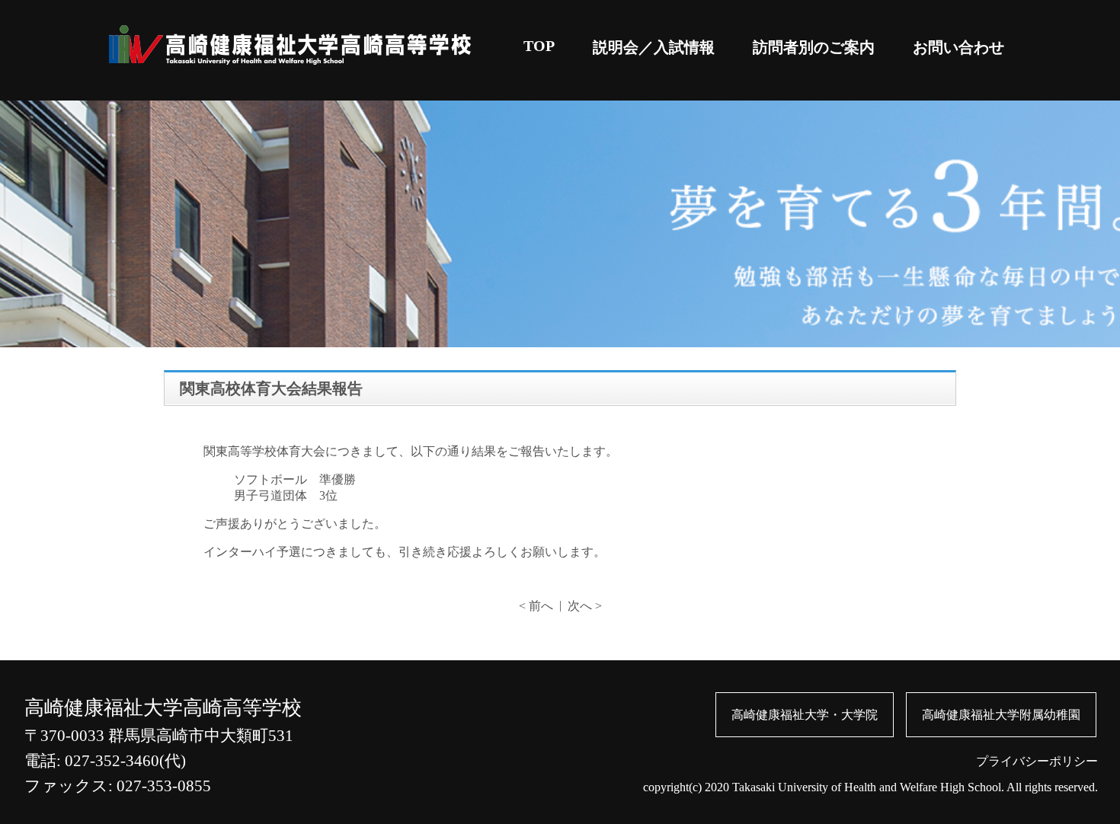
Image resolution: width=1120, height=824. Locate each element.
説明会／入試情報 (654, 47)
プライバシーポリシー (1037, 761)
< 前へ (536, 605)
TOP (539, 45)
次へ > (585, 605)
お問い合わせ (958, 47)
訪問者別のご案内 (814, 47)
